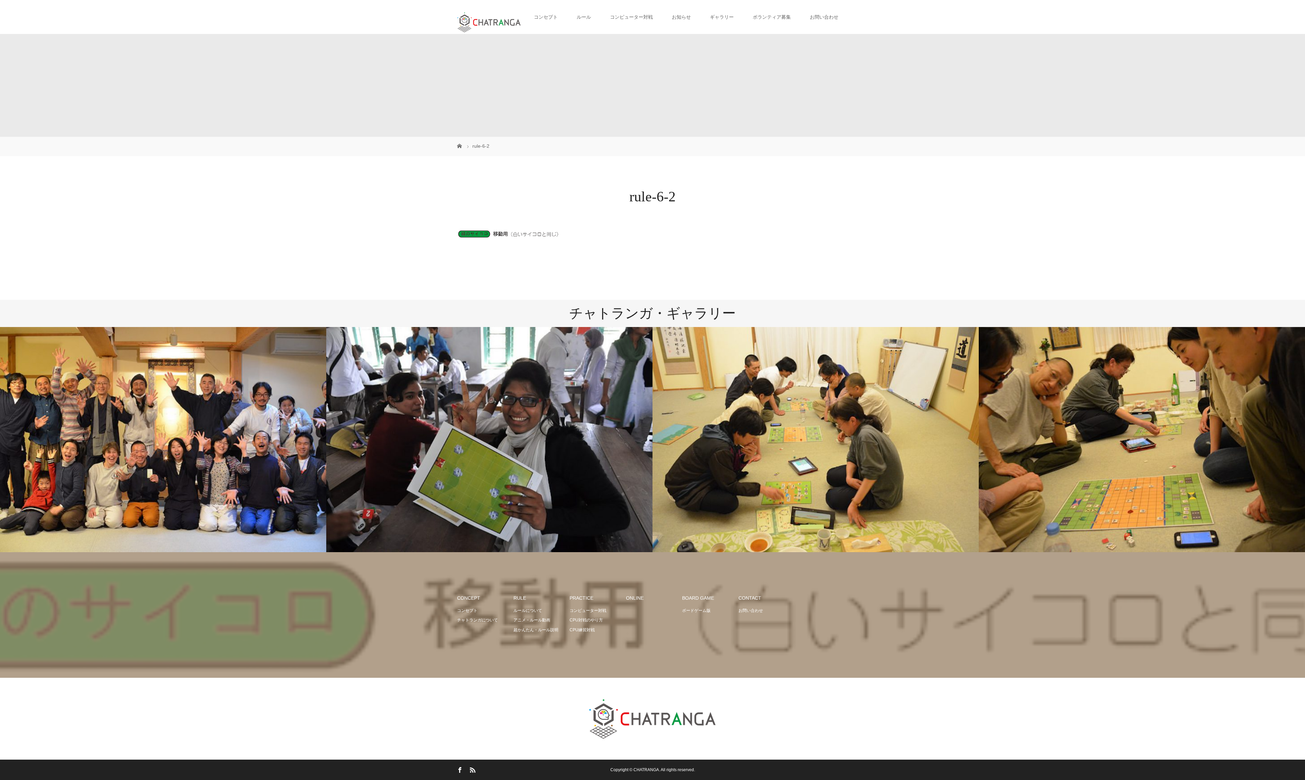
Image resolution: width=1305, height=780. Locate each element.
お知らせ (681, 17)
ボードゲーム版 (696, 610)
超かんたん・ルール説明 (536, 630)
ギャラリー (722, 17)
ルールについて (528, 610)
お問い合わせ (824, 17)
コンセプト (467, 610)
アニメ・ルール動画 (532, 620)
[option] (163, 440)
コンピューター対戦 (588, 610)
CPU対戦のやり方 (586, 620)
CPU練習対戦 (582, 630)
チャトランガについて (477, 620)
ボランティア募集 (772, 17)
